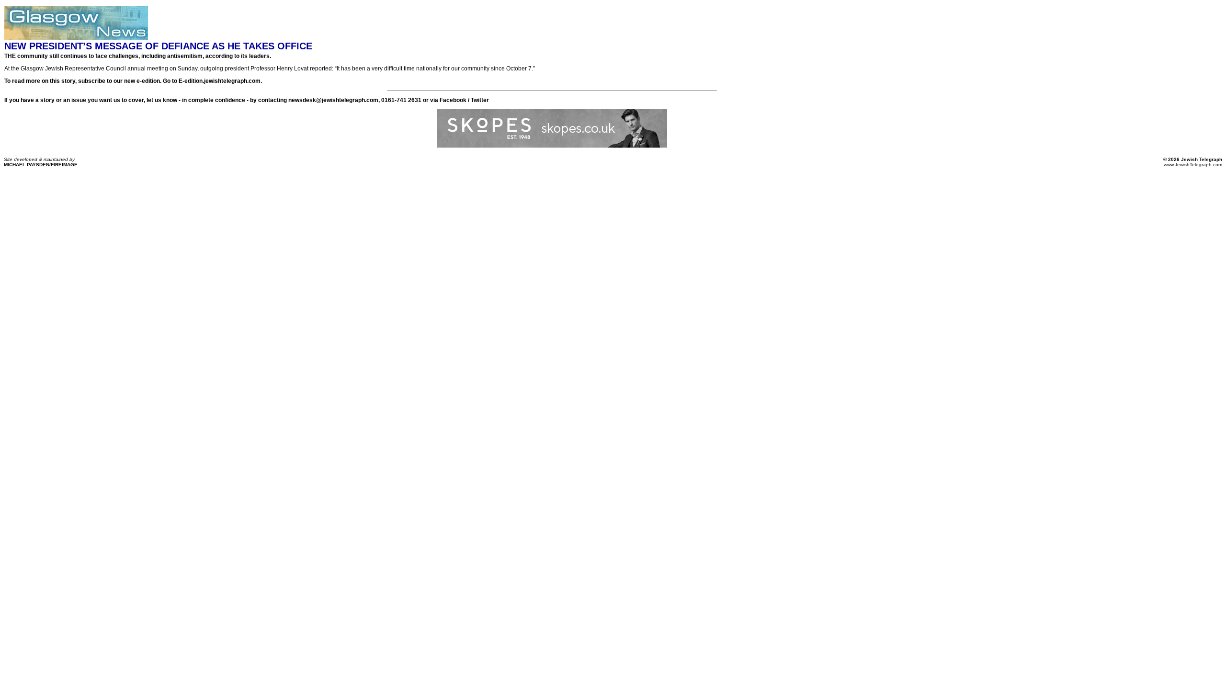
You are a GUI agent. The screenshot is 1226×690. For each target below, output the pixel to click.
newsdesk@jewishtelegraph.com (333, 100)
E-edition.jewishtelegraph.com (220, 81)
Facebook (453, 100)
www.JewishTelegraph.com (1193, 164)
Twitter (480, 100)
